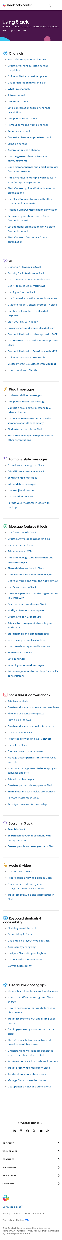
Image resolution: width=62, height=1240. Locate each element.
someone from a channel (28, 124)
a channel (16, 95)
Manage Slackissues (27, 1080)
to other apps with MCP (33, 334)
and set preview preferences (31, 791)
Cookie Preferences (34, 1213)
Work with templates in (27, 59)
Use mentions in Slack (21, 496)
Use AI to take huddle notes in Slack (29, 279)
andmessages (22, 477)
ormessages (22, 484)
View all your (26, 665)
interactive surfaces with (32, 363)
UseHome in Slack (22, 587)
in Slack (16, 829)
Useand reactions (22, 490)
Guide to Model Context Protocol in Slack (32, 304)
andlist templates (31, 726)
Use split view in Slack (20, 545)
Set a (16, 658)
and (24, 616)
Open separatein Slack (27, 604)
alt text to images (21, 779)
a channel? (19, 89)
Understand (24, 395)
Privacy (6, 1213)
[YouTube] (41, 1131)
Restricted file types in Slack (29, 738)
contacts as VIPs (20, 551)
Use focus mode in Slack (22, 532)
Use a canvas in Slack (20, 732)
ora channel (24, 150)
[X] (34, 1131)
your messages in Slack (26, 465)
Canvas (19, 965)
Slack (22, 928)
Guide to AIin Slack (24, 267)
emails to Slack (20, 652)
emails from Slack (29, 1067)
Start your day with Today (23, 321)
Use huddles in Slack (20, 871)
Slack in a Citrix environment (33, 1061)
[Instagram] (21, 1131)
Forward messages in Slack (23, 798)
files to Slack (18, 701)
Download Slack (11, 1206)
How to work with (23, 370)
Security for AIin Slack (26, 273)
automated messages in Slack (29, 538)
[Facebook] (27, 1131)
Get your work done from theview (33, 580)
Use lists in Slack (17, 745)
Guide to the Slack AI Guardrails (26, 357)
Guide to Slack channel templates (27, 76)
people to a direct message (26, 401)
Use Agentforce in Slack (21, 292)
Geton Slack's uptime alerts (29, 1086)
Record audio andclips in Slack (30, 877)
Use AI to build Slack (26, 285)
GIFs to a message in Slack (26, 471)
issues (27, 1074)
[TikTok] (47, 1131)
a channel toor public (30, 137)
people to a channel (22, 118)
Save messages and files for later (27, 640)
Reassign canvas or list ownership (27, 804)
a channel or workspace (26, 610)
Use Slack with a (25, 959)
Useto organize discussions (29, 646)
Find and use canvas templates (26, 713)
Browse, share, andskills (31, 328)
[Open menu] (57, 5)
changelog (22, 947)
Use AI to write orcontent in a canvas (32, 298)
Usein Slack (27, 82)
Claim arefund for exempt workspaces (33, 991)
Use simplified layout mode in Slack (28, 940)
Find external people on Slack (25, 429)
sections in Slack (26, 568)
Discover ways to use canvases (25, 751)
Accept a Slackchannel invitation (33, 209)
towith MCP (32, 351)
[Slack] (28, 1200)
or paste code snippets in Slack (30, 785)
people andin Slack (31, 846)
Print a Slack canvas (19, 720)
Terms (17, 1213)
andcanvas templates (33, 707)
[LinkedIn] (14, 1131)
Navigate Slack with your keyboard (28, 953)
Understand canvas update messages (30, 574)
